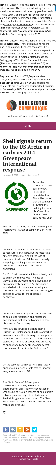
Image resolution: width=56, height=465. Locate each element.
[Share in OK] (20, 429)
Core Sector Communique (24, 456)
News (23, 175)
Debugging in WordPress (18, 24)
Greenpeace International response (33, 435)
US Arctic (6, 442)
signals (50, 440)
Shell (10, 440)
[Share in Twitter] (34, 429)
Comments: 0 (33, 175)
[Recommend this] (5, 412)
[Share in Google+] (27, 429)
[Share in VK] (13, 429)
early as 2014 (13, 435)
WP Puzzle (33, 459)
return (5, 440)
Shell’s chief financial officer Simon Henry (29, 440)
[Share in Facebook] (6, 429)
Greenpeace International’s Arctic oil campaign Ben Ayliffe (26, 437)
